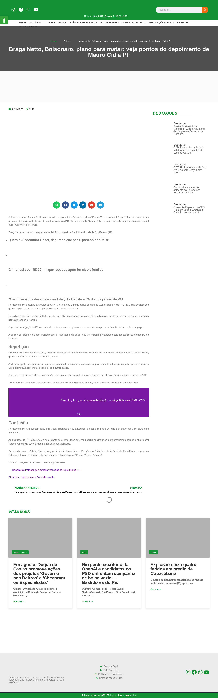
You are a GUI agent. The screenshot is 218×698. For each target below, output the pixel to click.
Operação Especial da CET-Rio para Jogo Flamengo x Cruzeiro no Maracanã (189, 210)
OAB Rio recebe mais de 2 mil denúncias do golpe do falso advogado (188, 150)
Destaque (179, 123)
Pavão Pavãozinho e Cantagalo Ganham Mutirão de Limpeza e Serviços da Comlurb (189, 130)
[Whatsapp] (28, 9)
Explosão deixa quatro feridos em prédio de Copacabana (173, 569)
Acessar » (18, 601)
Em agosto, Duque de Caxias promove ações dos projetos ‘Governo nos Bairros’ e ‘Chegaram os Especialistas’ (39, 573)
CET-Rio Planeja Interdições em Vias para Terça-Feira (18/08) (189, 170)
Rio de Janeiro (20, 552)
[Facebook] (21, 9)
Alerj (84, 552)
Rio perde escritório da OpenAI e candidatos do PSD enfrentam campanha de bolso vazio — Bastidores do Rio (108, 573)
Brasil (153, 552)
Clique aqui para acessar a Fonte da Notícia (31, 477)
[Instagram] (13, 9)
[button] (56, 205)
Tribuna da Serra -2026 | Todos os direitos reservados (109, 695)
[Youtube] (36, 9)
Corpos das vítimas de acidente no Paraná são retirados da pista (186, 190)
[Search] (205, 10)
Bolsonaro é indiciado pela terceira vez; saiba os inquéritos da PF (46, 470)
